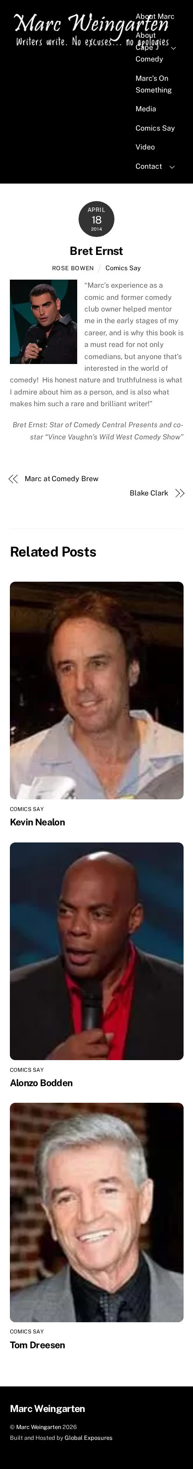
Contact (149, 166)
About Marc (155, 16)
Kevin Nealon (37, 822)
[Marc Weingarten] (93, 48)
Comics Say (155, 128)
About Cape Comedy (149, 47)
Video (145, 147)
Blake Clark (149, 493)
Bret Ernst (96, 251)
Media (146, 109)
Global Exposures (89, 1437)
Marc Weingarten (38, 1427)
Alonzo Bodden (41, 1082)
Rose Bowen (73, 268)
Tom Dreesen (37, 1345)
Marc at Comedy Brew (61, 478)
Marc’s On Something (154, 84)
